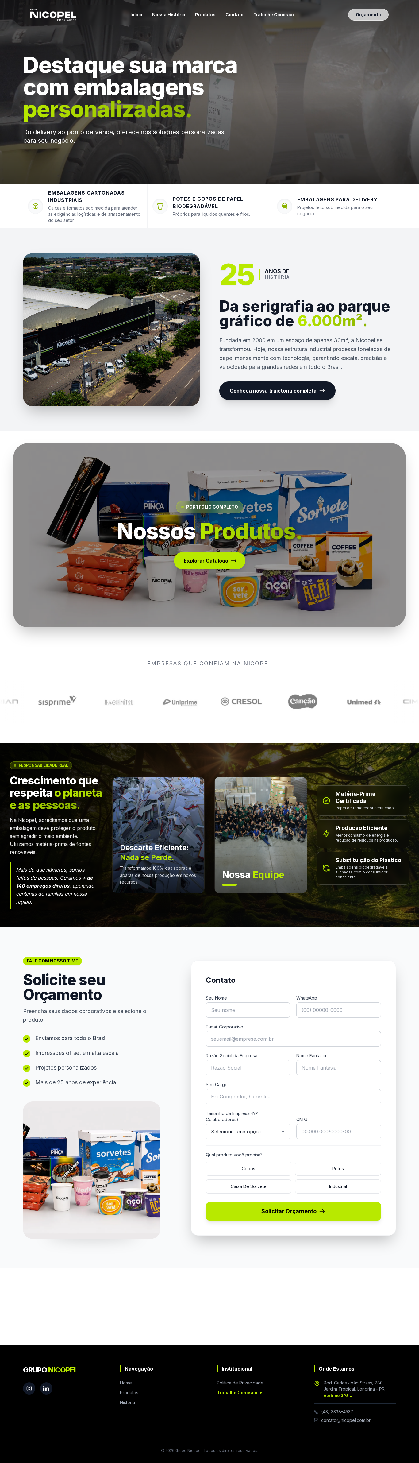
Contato (234, 14)
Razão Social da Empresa (231, 1055)
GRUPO (50, 1369)
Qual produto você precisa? (234, 1154)
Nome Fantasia (311, 1055)
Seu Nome (216, 997)
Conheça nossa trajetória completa (273, 391)
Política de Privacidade (240, 1382)
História (127, 1402)
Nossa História (168, 14)
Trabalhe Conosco (273, 14)
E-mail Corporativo (224, 1026)
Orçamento (368, 14)
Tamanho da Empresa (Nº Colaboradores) (232, 1116)
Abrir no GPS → (338, 1395)
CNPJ (301, 1119)
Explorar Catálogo (206, 561)
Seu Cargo (217, 1084)
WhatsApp (306, 997)
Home (126, 1382)
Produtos (205, 14)
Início (136, 14)
